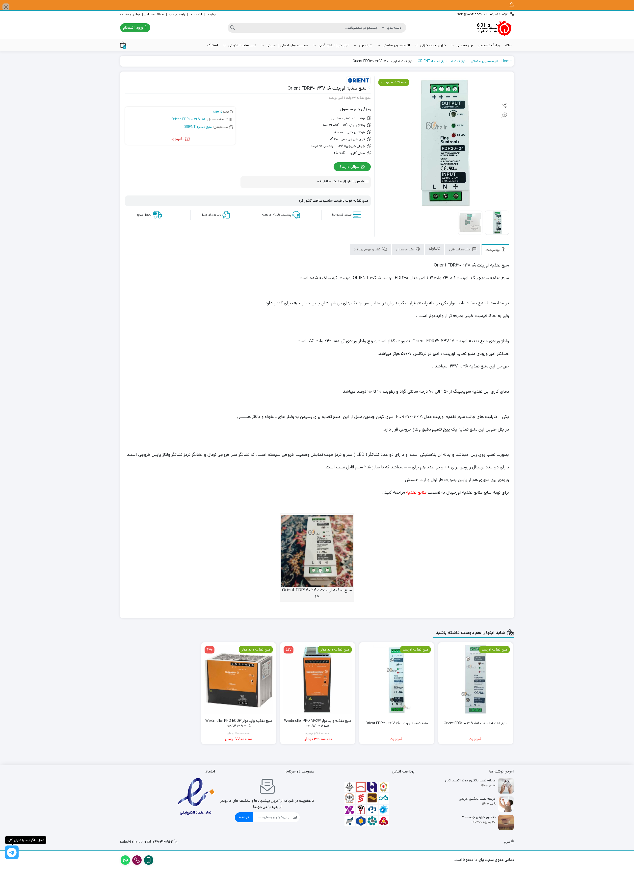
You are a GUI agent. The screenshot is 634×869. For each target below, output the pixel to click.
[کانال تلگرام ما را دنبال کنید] (12, 852)
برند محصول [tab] (405, 249)
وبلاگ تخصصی (489, 45)
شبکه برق (365, 45)
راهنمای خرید (176, 14)
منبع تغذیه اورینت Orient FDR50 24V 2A (397, 723)
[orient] (358, 80)
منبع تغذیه (459, 61)
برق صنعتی (464, 45)
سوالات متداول (154, 14)
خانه (508, 45)
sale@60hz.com (470, 14)
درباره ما (211, 14)
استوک (212, 45)
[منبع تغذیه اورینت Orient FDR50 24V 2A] (396, 679)
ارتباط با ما (195, 14)
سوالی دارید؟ (350, 166)
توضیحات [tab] (493, 249)
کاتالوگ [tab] (434, 248)
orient (217, 111)
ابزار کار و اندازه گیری (332, 45)
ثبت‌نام (244, 817)
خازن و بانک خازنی (432, 45)
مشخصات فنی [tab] (460, 249)
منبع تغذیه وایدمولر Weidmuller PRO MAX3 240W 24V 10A (317, 723)
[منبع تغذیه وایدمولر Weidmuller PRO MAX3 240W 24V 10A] (317, 679)
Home (506, 61)
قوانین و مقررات (130, 14)
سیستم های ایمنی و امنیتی (286, 45)
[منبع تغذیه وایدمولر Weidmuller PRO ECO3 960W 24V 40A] (238, 679)
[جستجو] (233, 28)
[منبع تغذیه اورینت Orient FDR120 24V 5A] (475, 679)
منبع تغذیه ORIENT (433, 61)
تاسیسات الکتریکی (241, 45)
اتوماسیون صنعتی (396, 45)
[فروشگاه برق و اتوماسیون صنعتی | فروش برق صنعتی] (494, 27)
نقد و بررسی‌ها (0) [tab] (367, 249)
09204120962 (500, 14)
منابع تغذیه (416, 492)
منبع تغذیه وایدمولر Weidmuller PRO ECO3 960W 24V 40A (238, 723)
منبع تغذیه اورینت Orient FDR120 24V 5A (475, 723)
